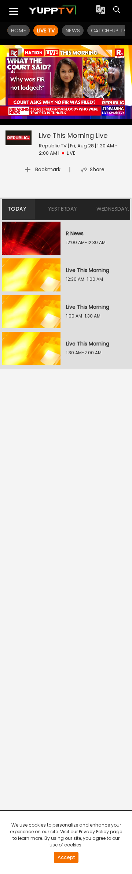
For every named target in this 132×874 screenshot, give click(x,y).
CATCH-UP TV (109, 30)
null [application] (38, 118)
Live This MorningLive (73, 135)
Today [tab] (17, 208)
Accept (66, 857)
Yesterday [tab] (62, 208)
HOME (18, 30)
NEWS (73, 30)
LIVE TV (46, 30)
